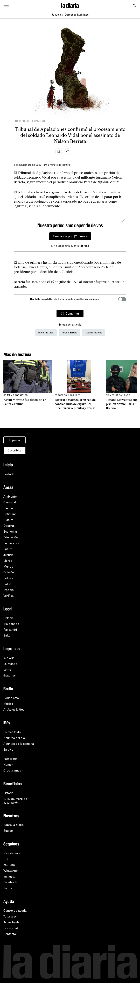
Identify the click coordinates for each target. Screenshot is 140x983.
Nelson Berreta (69, 332)
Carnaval (9, 502)
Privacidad (10, 928)
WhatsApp (10, 871)
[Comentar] (68, 151)
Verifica (8, 596)
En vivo (8, 749)
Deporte (9, 526)
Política (8, 578)
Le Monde (10, 664)
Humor (8, 765)
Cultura (8, 520)
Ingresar (14, 440)
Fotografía (10, 759)
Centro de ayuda (15, 911)
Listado (8, 793)
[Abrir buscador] (134, 5)
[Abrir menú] (6, 5)
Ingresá (84, 245)
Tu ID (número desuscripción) (15, 800)
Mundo (8, 566)
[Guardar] (58, 151)
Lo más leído (12, 732)
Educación (10, 537)
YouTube (9, 865)
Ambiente (10, 496)
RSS (6, 859)
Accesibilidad (12, 922)
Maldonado (11, 624)
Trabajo (8, 590)
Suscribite (14, 450)
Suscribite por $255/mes (70, 236)
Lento (7, 670)
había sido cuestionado (75, 262)
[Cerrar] (123, 221)
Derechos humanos (77, 14)
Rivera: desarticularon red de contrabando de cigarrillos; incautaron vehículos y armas (75, 404)
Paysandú (10, 630)
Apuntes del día (14, 738)
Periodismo (11, 698)
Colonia (8, 618)
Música (8, 704)
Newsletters (11, 853)
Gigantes (9, 675)
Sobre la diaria (13, 825)
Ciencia (8, 508)
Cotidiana (10, 514)
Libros (7, 561)
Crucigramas (12, 770)
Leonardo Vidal (46, 332)
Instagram (10, 876)
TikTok (7, 888)
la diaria (9, 658)
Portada (9, 474)
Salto (6, 635)
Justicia (56, 14)
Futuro (7, 549)
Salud (7, 584)
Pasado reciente (93, 332)
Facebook (10, 882)
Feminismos (11, 543)
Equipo (8, 831)
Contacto (9, 934)
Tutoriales (10, 916)
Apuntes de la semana (18, 744)
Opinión (8, 572)
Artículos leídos (13, 709)
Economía (10, 531)
